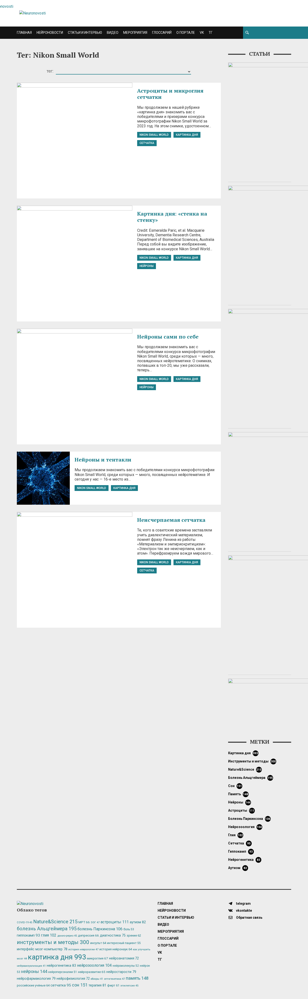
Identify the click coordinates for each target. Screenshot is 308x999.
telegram (243, 903)
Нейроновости (50, 32)
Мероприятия (135, 32)
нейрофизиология (73, 978)
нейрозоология (245, 827)
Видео (112, 32)
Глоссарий (162, 32)
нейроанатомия (124, 958)
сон (235, 786)
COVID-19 (24, 922)
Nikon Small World (154, 134)
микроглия (97, 958)
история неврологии (83, 949)
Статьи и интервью (85, 32)
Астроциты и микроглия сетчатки (170, 93)
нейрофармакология (36, 979)
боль (128, 929)
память (238, 794)
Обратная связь (248, 917)
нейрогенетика (244, 860)
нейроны (147, 266)
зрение (134, 935)
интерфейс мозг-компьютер (42, 949)
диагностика (113, 935)
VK (202, 32)
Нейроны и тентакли (103, 459)
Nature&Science (245, 769)
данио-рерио (67, 935)
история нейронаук (115, 949)
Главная (24, 32)
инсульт (98, 943)
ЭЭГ (95, 922)
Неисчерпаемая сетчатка (171, 519)
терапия (97, 985)
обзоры (97, 978)
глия (235, 835)
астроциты (241, 810)
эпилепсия (129, 985)
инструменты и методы (252, 761)
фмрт (113, 985)
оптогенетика (114, 978)
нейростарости (121, 972)
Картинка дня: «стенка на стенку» (172, 216)
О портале (185, 32)
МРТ (84, 922)
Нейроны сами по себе (168, 336)
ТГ (210, 32)
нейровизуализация (31, 965)
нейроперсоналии (62, 972)
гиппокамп (240, 851)
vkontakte (243, 910)
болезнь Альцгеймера (250, 778)
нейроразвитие (91, 972)
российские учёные (33, 985)
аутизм (237, 868)
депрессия (88, 935)
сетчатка (147, 143)
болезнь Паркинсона (249, 819)
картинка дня (187, 134)
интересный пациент (124, 943)
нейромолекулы (126, 965)
